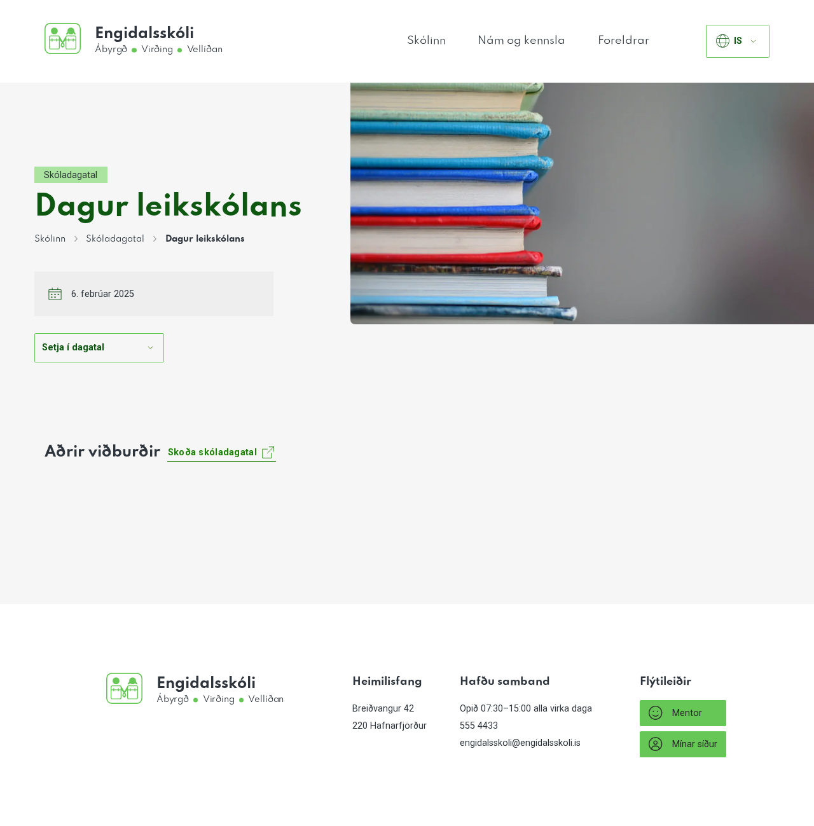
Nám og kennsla (521, 41)
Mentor (687, 713)
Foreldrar (623, 41)
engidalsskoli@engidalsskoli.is (520, 743)
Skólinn (426, 41)
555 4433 (479, 725)
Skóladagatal (70, 175)
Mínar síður (694, 744)
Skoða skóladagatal (212, 452)
